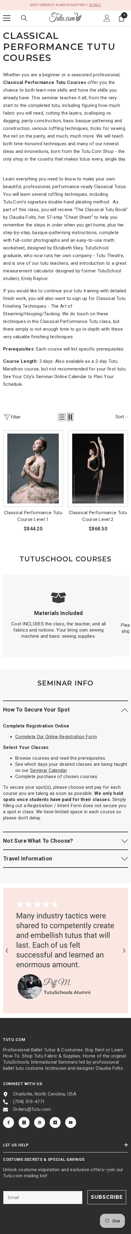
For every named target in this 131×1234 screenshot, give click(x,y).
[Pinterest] (39, 1122)
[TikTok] (55, 1122)
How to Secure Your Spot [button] (36, 709)
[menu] (6, 18)
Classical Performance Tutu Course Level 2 (98, 516)
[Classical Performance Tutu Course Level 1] (33, 468)
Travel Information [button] (27, 858)
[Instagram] (24, 1122)
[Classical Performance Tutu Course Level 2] (98, 468)
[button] (62, 417)
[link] (58, 616)
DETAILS (95, 5)
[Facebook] (8, 1122)
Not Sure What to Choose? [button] (38, 840)
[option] (65, 950)
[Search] (24, 18)
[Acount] (107, 18)
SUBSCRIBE (107, 1197)
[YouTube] (70, 1122)
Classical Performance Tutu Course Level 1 (33, 516)
